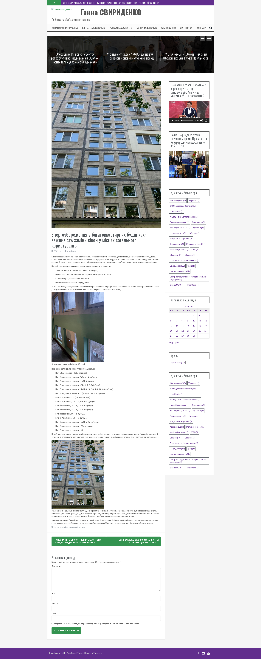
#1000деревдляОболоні (183, 206)
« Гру (171, 342)
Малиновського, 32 (196, 244)
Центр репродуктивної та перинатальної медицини (188, 278)
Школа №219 (177, 285)
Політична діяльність (146, 27)
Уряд (191, 266)
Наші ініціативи (168, 27)
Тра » (176, 342)
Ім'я (54, 594)
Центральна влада (180, 271)
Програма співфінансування (184, 260)
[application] (189, 112)
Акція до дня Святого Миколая (185, 217)
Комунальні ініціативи (181, 239)
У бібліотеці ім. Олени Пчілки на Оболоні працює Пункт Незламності (186, 56)
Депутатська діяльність (93, 27)
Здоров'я (198, 228)
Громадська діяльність (120, 27)
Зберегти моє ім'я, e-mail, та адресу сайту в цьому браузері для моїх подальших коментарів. (97, 624)
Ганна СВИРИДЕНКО (111, 12)
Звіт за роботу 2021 (180, 228)
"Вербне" (193, 200)
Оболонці (176, 255)
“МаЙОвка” (193, 285)
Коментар (57, 566)
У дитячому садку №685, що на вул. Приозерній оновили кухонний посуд (97, 2)
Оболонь (190, 255)
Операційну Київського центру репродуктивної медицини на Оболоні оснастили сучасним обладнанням (75, 57)
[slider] (187, 120)
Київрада (194, 233)
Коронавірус (177, 244)
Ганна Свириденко (179, 222)
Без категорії (59, 527)
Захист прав (199, 222)
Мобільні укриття (179, 249)
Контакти (201, 27)
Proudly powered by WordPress (63, 653)
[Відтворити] (172, 120)
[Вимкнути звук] (201, 120)
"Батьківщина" (178, 200)
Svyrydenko (71, 251)
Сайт (54, 613)
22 (182, 331)
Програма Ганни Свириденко (64, 27)
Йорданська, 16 (178, 233)
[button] (189, 112)
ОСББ (194, 249)
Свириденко (177, 266)
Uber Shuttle (176, 211)
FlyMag (87, 653)
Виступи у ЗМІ (186, 27)
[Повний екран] (206, 120)
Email (55, 603)
